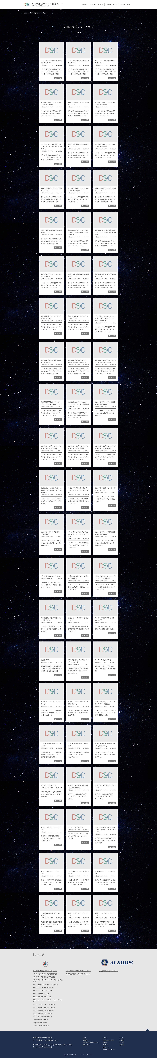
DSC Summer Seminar (108, 1040)
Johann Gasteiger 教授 (40, 1020)
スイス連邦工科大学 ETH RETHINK (78, 974)
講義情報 (83, 4)
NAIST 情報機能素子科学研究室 (43, 1011)
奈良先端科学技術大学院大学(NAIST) (45, 971)
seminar (105, 1042)
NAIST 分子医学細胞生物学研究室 (44, 1008)
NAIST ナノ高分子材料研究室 (42, 1017)
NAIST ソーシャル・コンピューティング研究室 (47, 1000)
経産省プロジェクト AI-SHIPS (108, 971)
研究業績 (108, 4)
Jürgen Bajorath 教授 (40, 1023)
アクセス (122, 4)
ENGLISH (122, 1044)
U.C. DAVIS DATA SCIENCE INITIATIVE (78, 971)
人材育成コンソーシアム (109, 1049)
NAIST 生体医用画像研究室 (42, 997)
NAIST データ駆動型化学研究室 (43, 988)
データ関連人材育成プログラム (90, 1042)
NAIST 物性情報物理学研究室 (42, 1014)
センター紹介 (92, 4)
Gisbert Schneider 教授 (41, 1026)
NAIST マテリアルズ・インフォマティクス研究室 (47, 981)
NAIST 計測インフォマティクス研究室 (45, 985)
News (84, 1037)
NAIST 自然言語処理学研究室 (42, 991)
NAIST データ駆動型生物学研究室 (44, 977)
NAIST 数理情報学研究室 (41, 994)
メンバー (115, 4)
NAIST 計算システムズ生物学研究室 (45, 974)
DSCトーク (105, 1044)
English (129, 4)
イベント (100, 4)
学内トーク (105, 1047)
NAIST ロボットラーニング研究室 (44, 1005)
